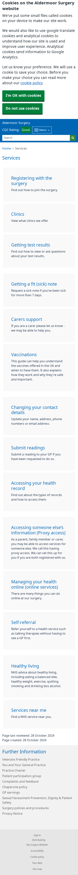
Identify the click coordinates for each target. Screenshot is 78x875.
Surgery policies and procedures (25, 808)
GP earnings (11, 792)
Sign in (37, 835)
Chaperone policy (14, 786)
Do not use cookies (22, 108)
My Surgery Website (37, 845)
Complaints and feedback (20, 781)
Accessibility (37, 851)
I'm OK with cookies (23, 95)
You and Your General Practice (24, 764)
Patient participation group (21, 775)
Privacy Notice (12, 813)
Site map (37, 869)
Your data (37, 863)
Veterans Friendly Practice (21, 759)
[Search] (73, 138)
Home (6, 148)
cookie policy (31, 83)
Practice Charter (14, 770)
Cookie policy (37, 857)
